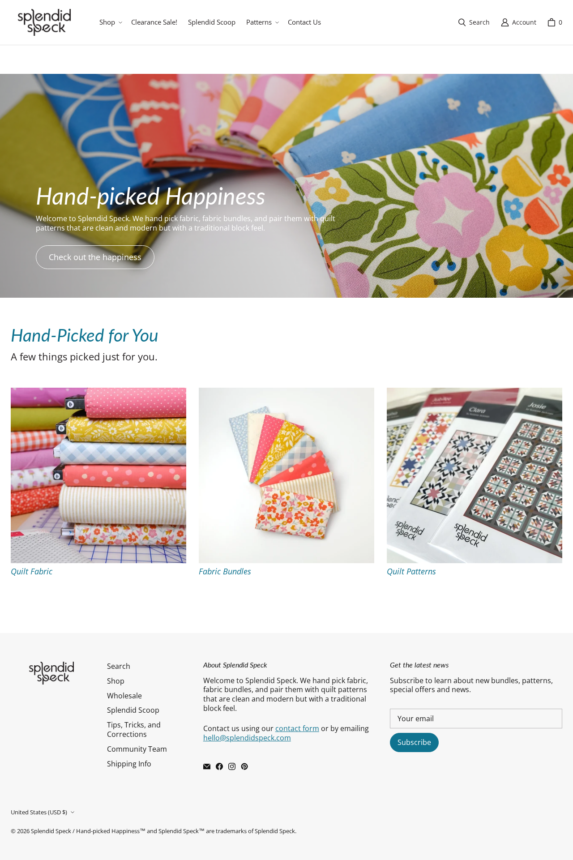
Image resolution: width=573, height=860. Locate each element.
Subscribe (414, 742)
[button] (110, 22)
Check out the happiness (95, 257)
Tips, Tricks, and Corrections (134, 729)
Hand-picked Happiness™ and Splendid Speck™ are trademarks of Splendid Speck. (186, 831)
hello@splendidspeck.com (247, 738)
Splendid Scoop (133, 710)
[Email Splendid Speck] (207, 766)
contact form (297, 728)
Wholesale (124, 696)
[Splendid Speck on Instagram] (232, 766)
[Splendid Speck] (44, 22)
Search (118, 666)
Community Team (137, 749)
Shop (115, 681)
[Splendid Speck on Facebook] (219, 766)
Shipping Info (129, 764)
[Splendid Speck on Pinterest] (244, 766)
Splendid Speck (51, 831)
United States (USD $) (39, 812)
